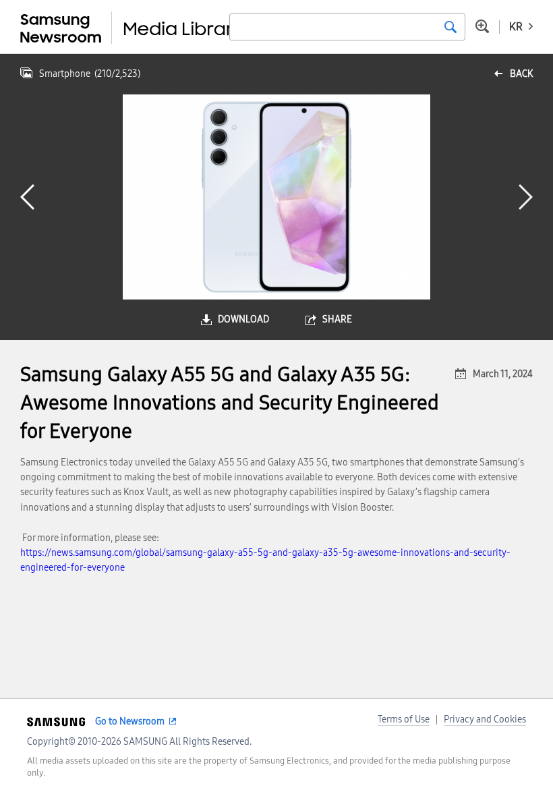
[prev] (27, 197)
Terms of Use (404, 719)
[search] (450, 27)
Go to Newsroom (130, 721)
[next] (526, 197)
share (337, 319)
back (521, 74)
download (243, 319)
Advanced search (482, 26)
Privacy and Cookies (485, 719)
